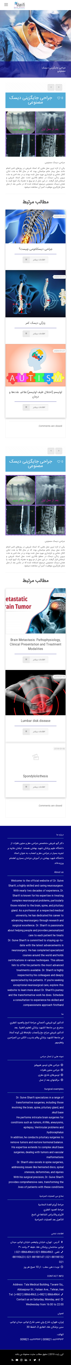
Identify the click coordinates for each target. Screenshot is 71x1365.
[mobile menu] (6, 5)
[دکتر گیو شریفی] (19, 5)
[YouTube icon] (30, 1360)
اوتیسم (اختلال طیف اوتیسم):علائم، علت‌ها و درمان (35, 394)
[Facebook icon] (39, 1360)
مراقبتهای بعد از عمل (49, 1080)
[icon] (17, 1360)
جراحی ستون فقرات (49, 1070)
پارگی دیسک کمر (35, 323)
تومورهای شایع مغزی (48, 1075)
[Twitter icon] (34, 1360)
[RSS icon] (12, 1360)
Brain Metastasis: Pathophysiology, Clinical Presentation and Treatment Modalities (35, 645)
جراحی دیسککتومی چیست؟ (35, 249)
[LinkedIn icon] (26, 1360)
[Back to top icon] (64, 1358)
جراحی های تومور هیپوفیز (46, 1065)
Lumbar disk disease (35, 721)
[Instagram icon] (21, 1360)
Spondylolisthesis (35, 776)
